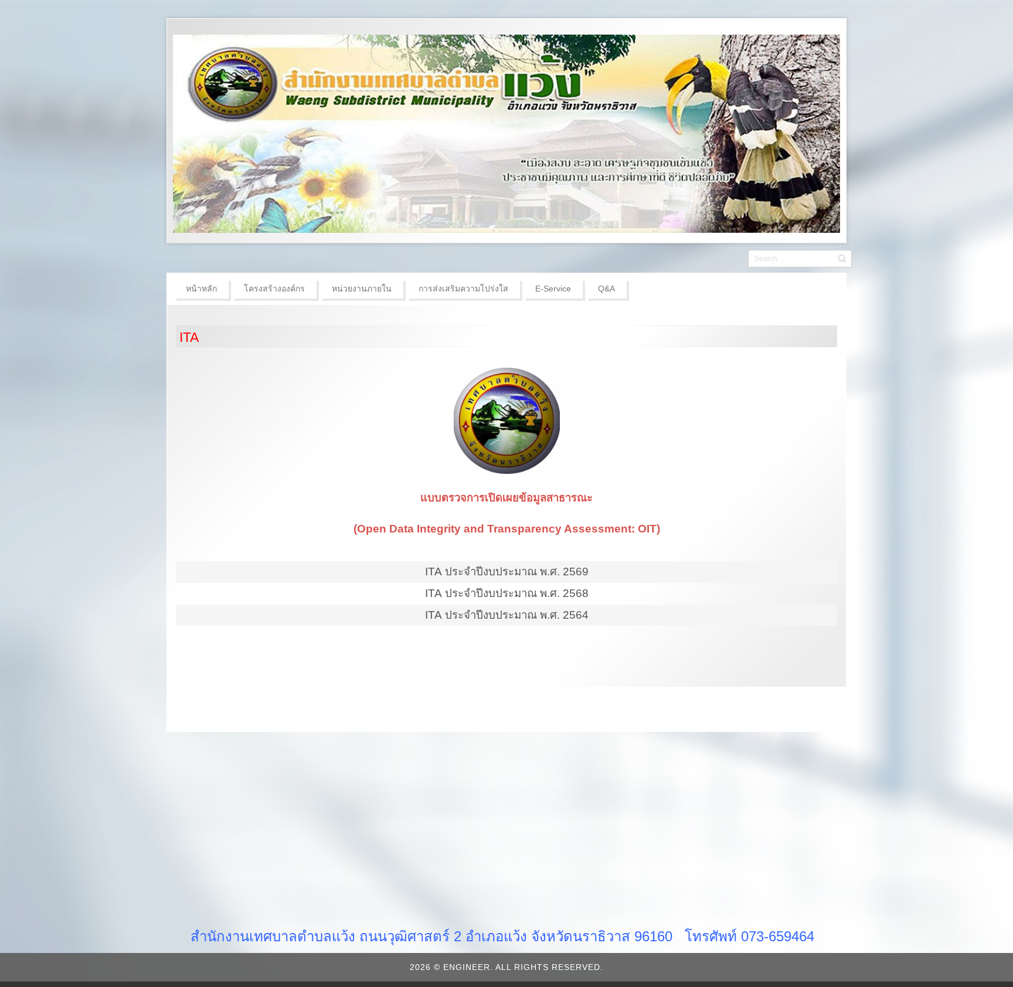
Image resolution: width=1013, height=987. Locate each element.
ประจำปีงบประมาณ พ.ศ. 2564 (517, 615)
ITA (189, 337)
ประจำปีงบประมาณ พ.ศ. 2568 (517, 593)
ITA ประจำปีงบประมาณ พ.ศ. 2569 (507, 571)
